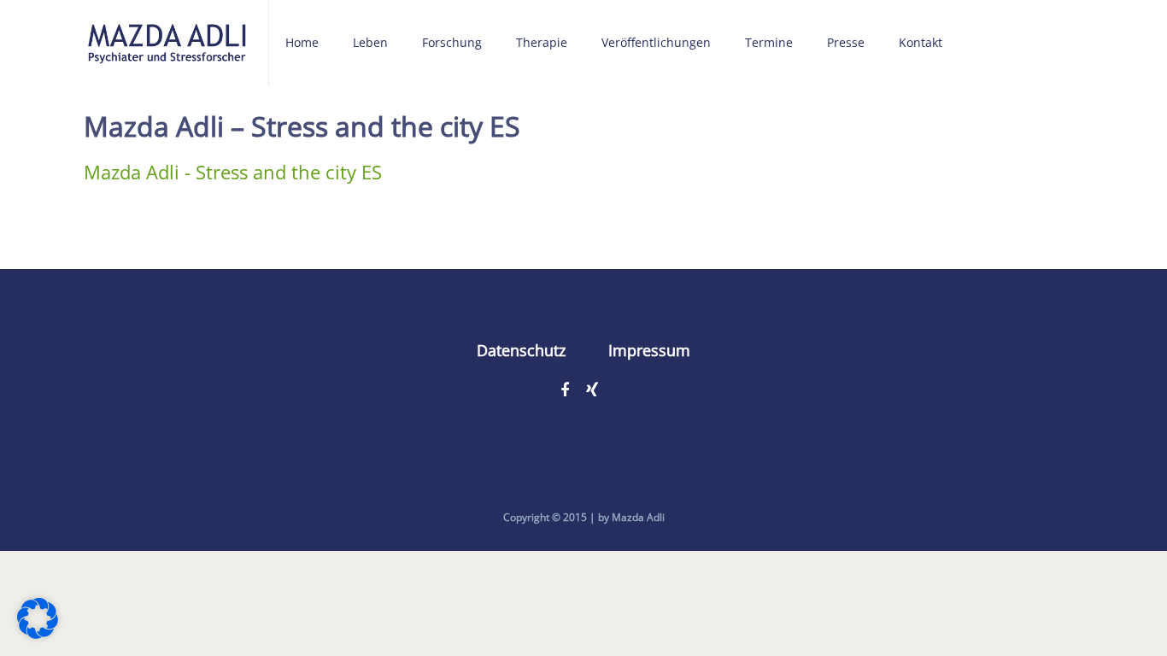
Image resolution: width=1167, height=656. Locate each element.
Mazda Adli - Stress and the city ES (233, 171)
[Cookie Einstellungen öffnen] (37, 631)
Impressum (649, 350)
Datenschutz (521, 350)
